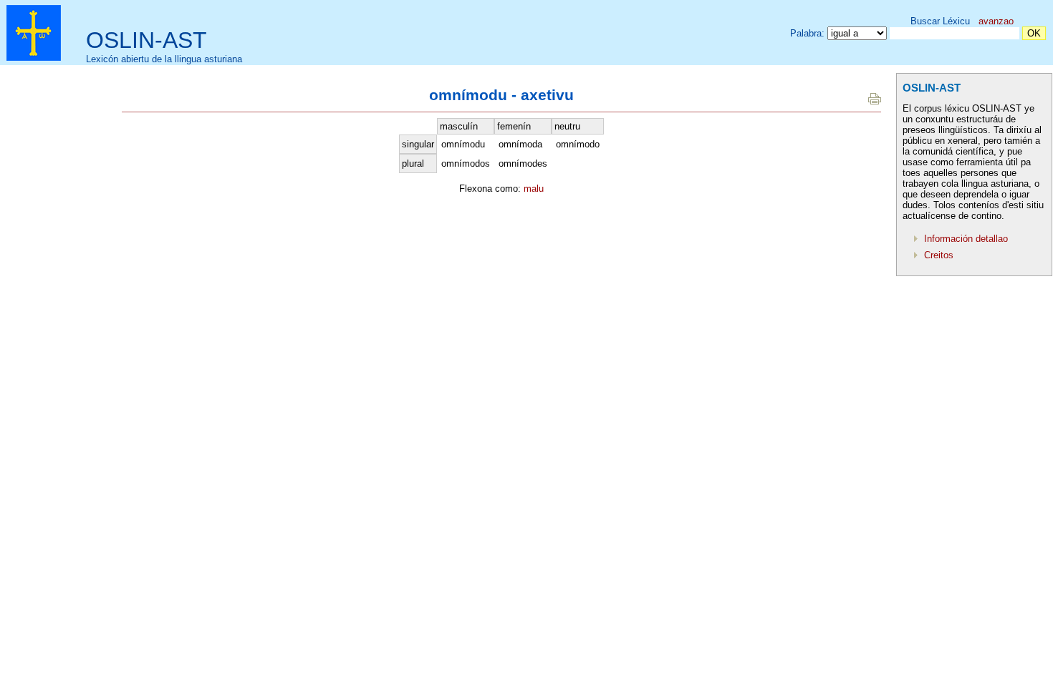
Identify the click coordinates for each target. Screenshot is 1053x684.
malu (534, 188)
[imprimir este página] (874, 101)
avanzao (996, 21)
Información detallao (966, 238)
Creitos (938, 255)
